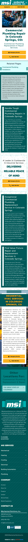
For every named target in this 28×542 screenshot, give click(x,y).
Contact (3, 485)
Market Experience (6, 501)
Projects (3, 491)
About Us (3, 488)
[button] (26, 2)
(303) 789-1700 (5, 519)
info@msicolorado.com (7, 523)
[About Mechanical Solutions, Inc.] (14, 404)
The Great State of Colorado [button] (11, 388)
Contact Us (7, 7)
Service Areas (4, 498)
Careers (3, 494)
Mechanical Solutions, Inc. (11, 511)
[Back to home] (13, 2)
